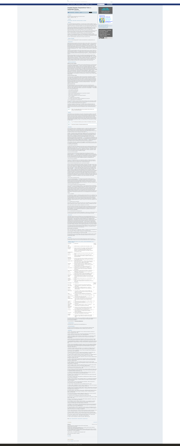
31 (73, 167)
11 (90, 56)
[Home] (77, 2)
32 (74, 167)
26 (89, 148)
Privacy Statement (75, 444)
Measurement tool (80, 418)
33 (73, 168)
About (91, 4)
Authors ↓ (83, 4)
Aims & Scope (72, 4)
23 (88, 139)
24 (92, 140)
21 (95, 133)
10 (92, 55)
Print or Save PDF (71, 12)
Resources (87, 4)
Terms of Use (71, 444)
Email (87, 12)
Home (68, 4)
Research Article (77, 10)
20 (78, 179)
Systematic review (85, 418)
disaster (70, 418)
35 (71, 186)
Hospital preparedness (74, 418)
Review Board (78, 4)
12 (78, 57)
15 (90, 81)
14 (78, 65)
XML (81, 12)
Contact (81, 444)
